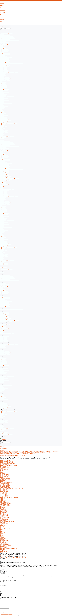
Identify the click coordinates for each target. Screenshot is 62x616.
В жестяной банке (4, 106)
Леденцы (2, 125)
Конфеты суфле (3, 56)
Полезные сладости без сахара (7, 96)
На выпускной (3, 48)
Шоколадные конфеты (5, 60)
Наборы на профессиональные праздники (9, 178)
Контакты (2, 262)
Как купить (2, 252)
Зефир (1, 91)
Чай (1, 81)
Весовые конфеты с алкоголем (6, 36)
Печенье (2, 102)
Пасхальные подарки (4, 42)
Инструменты (3, 182)
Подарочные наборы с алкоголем (7, 38)
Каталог (2, 140)
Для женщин (3, 183)
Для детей (2, 43)
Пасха (1, 188)
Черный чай (2, 83)
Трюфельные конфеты (5, 53)
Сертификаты (3, 137)
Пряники (2, 108)
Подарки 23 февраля (4, 50)
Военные (2, 185)
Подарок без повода (4, 184)
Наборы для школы (4, 175)
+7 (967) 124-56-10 (4, 432)
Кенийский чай (3, 86)
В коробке (2, 107)
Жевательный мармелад (5, 78)
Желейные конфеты (4, 58)
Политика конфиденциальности (7, 136)
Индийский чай (3, 85)
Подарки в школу (4, 44)
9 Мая (1, 46)
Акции (1, 253)
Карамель (2, 124)
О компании (3, 601)
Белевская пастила (4, 92)
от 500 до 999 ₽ (3, 69)
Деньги (1, 187)
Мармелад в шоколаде (5, 77)
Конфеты (2, 52)
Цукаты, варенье (3, 122)
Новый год (2, 181)
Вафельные (2, 55)
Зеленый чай (3, 84)
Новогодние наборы (4, 171)
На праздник (3, 41)
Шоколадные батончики (5, 120)
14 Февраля (2, 47)
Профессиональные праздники (7, 189)
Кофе (1, 110)
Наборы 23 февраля (4, 172)
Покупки (2, 607)
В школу (2, 186)
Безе (1, 109)
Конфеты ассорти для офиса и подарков (9, 72)
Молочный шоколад (4, 119)
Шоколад (2, 101)
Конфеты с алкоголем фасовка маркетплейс (9, 40)
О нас (1, 257)
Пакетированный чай (4, 89)
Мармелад (2, 76)
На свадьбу (2, 45)
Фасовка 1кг (2, 74)
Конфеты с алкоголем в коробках (7, 37)
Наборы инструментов (5, 177)
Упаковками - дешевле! (5, 80)
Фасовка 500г (3, 73)
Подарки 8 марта (4, 51)
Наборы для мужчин (4, 174)
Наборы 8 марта (3, 173)
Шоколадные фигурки (5, 65)
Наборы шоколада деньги (6, 179)
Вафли (1, 104)
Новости (2, 134)
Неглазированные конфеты (6, 57)
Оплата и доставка (4, 254)
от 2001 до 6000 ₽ (4, 71)
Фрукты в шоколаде (4, 59)
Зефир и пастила (4, 90)
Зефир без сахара (4, 98)
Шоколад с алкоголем (5, 39)
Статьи (1, 135)
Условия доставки (4, 132)
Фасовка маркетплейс (5, 62)
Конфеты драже (3, 126)
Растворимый (3, 113)
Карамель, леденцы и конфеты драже (8, 123)
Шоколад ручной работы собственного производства (11, 63)
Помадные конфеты (4, 61)
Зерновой (2, 112)
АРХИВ (1, 127)
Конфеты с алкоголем (5, 35)
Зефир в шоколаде (4, 94)
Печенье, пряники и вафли (6, 103)
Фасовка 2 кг (3, 75)
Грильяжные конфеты (5, 54)
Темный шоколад (4, 118)
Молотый (2, 111)
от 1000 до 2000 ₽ (4, 70)
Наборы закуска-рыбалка (5, 176)
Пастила (2, 93)
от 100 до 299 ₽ (3, 67)
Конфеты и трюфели (4, 100)
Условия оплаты (3, 131)
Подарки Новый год (4, 49)
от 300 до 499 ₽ (3, 68)
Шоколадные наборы (4, 64)
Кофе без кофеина (4, 115)
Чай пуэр (2, 88)
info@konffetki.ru (3, 26)
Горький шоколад (4, 117)
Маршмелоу (3, 95)
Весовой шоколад (4, 121)
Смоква (2, 99)
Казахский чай (3, 82)
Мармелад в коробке (4, 79)
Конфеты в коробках (4, 66)
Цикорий (2, 114)
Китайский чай (3, 87)
